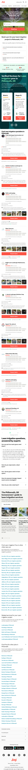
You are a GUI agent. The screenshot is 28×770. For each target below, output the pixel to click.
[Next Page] (25, 432)
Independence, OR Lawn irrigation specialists (12, 577)
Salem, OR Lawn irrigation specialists (10, 586)
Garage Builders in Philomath (8, 709)
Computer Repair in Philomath (9, 686)
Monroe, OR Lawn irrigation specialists (11, 570)
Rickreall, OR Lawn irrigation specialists (11, 600)
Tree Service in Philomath (7, 660)
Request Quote (14, 158)
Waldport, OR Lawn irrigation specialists (11, 605)
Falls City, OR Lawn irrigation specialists (11, 572)
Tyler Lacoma (22, 518)
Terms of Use (10, 763)
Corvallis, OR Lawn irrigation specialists (11, 556)
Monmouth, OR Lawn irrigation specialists (11, 561)
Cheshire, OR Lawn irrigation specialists (11, 598)
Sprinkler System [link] (16, 5)
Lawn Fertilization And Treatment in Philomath (13, 637)
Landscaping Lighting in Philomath (10, 639)
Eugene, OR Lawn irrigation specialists (11, 593)
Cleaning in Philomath (7, 676)
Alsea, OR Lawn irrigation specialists (10, 579)
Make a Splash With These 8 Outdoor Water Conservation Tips (9, 522)
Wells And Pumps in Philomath (9, 632)
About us (3, 740)
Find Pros (14, 29)
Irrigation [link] (10, 5)
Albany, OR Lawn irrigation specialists (11, 563)
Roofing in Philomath (6, 658)
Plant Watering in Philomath (8, 634)
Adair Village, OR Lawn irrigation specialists (12, 558)
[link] (4, 113)
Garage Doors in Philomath (8, 693)
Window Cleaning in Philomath (9, 721)
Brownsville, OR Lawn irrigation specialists (12, 610)
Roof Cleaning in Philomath (8, 683)
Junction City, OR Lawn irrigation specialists (12, 591)
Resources (4, 736)
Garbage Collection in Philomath (9, 688)
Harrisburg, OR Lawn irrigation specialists (11, 596)
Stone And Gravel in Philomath (9, 695)
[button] (4, 213)
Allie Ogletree (5, 518)
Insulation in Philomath (7, 702)
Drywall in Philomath (7, 700)
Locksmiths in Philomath (7, 716)
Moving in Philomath (6, 704)
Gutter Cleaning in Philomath (8, 711)
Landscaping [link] (4, 5)
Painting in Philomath (7, 665)
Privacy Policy (17, 763)
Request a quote (7, 117)
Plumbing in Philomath (7, 627)
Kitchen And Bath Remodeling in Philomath (12, 718)
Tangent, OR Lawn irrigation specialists (11, 568)
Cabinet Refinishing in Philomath (9, 707)
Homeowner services (6, 729)
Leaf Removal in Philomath (8, 669)
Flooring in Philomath (7, 697)
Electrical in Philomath (7, 655)
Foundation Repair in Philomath (9, 679)
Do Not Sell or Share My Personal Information (14, 767)
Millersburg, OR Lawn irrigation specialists (12, 565)
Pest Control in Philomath (8, 690)
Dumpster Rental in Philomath (9, 714)
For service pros (5, 732)
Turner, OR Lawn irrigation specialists (10, 589)
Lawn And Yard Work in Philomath (10, 662)
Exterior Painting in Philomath (9, 672)
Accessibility (14, 765)
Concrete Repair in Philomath (8, 681)
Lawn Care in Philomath (7, 630)
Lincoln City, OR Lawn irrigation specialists (12, 607)
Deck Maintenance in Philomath (9, 674)
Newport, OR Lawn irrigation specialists (11, 603)
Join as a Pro (19, 2)
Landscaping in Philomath (8, 625)
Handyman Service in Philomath (9, 723)
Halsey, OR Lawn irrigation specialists (10, 575)
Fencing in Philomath (6, 667)
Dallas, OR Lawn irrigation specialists (10, 584)
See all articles (7, 504)
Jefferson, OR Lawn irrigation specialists (11, 582)
